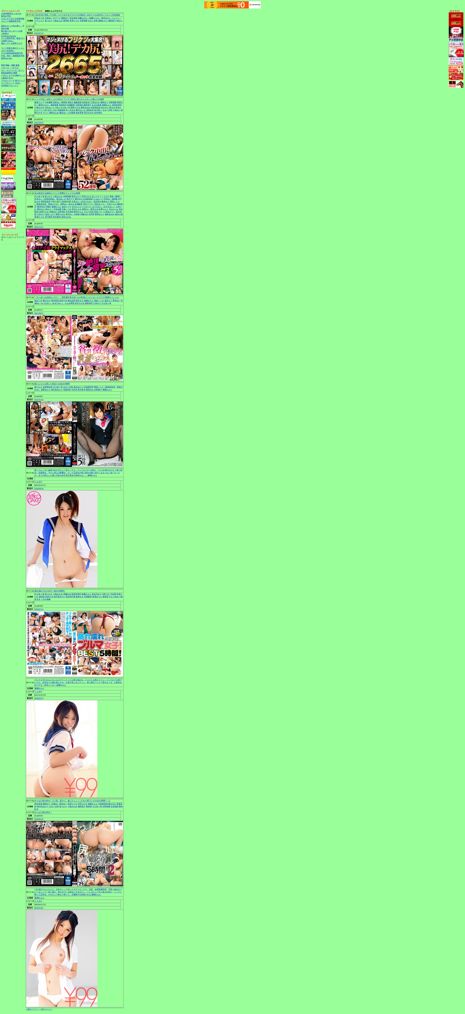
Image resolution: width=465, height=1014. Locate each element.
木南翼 (77, 214)
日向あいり (49, 108)
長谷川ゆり (96, 594)
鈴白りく (49, 209)
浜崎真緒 (61, 110)
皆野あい (57, 102)
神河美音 (55, 301)
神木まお (80, 301)
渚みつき (38, 301)
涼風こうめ (66, 209)
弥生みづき (39, 18)
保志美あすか (59, 597)
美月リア (70, 199)
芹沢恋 (74, 390)
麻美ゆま (105, 202)
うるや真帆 (46, 599)
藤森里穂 (78, 102)
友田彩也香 (66, 202)
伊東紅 (48, 207)
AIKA (57, 108)
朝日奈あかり (57, 390)
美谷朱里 (73, 18)
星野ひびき (75, 108)
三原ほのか (95, 102)
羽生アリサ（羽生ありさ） (94, 204)
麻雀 (17, 65)
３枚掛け (5, 34)
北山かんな (113, 209)
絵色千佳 (63, 301)
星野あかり (99, 214)
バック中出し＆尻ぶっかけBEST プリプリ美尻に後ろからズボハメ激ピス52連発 (69, 99)
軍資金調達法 (7, 73)
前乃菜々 (98, 110)
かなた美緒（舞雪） (112, 196)
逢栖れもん (103, 21)
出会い (18, 83)
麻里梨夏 (54, 105)
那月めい (69, 214)
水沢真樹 (69, 212)
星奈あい (63, 804)
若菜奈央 (86, 102)
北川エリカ (77, 207)
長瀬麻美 (71, 105)
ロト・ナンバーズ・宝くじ (12, 70)
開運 (15, 73)
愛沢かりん (79, 212)
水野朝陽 (83, 21)
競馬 (3, 65)
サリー (46, 113)
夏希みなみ (54, 113)
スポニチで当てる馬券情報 (12, 19)
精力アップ (20, 80)
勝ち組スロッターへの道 (11, 31)
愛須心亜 (119, 214)
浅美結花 (90, 110)
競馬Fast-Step (6, 58)
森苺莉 (42, 597)
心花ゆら (116, 110)
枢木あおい (106, 18)
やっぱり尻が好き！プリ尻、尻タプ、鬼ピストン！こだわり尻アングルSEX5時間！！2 (72, 801)
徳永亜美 (57, 217)
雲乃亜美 (49, 217)
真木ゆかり (78, 387)
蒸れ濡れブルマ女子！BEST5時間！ (50, 591)
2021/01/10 (39, 400)
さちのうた (87, 207)
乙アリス (57, 18)
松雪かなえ (103, 209)
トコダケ (38, 482)
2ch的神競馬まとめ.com (11, 13)
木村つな (106, 594)
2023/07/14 (39, 33)
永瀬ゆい (55, 804)
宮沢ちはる (80, 303)
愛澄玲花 (41, 207)
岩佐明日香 (70, 597)
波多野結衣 (96, 108)
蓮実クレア (39, 102)
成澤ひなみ (44, 212)
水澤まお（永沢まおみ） (82, 202)
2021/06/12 (39, 313)
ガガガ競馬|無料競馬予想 (12, 53)
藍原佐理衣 (117, 105)
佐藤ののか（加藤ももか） (89, 18)
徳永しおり (50, 214)
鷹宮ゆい (63, 113)
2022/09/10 (39, 123)
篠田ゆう (65, 18)
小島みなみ (58, 21)
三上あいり (98, 199)
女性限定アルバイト (10, 86)
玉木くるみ (52, 110)
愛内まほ (79, 199)
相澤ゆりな (97, 597)
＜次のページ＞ (46, 1009)
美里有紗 (63, 105)
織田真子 (112, 21)
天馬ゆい (49, 18)
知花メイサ (66, 207)
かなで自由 (89, 212)
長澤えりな (74, 21)
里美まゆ (94, 209)
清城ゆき (53, 212)
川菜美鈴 (79, 105)
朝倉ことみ (99, 301)
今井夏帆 (49, 102)
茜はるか (47, 301)
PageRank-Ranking (8, 36)
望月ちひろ (76, 196)
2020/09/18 (39, 488)
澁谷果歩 (97, 202)
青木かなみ (77, 209)
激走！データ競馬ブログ (11, 43)
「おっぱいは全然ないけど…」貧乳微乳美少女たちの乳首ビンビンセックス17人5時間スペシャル (77, 297)
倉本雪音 (80, 113)
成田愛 (114, 199)
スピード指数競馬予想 (10, 21)
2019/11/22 (39, 908)
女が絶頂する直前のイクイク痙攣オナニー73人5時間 (57, 193)
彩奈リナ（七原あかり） (105, 212)
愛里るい (86, 209)
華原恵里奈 (46, 202)
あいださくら (97, 196)
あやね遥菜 (96, 105)
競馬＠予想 (6, 16)
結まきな (105, 108)
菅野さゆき (60, 214)
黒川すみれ (89, 113)
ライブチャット (8, 83)
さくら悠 (43, 110)
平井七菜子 (56, 202)
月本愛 (113, 594)
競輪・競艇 (10, 65)
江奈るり (41, 214)
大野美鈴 (61, 212)
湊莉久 (70, 102)
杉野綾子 (98, 390)
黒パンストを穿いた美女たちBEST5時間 (52, 384)
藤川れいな (80, 110)
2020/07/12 (39, 609)
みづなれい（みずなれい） (104, 207)
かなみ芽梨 (69, 303)
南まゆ (112, 108)
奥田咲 (66, 21)
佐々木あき (70, 110)
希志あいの (61, 199)
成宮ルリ (108, 301)
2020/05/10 (39, 819)
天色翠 (91, 214)
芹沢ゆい (107, 199)
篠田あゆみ (85, 108)
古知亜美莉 (88, 199)
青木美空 (81, 390)
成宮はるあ (66, 217)
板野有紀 (89, 303)
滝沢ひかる (86, 196)
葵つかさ (49, 21)
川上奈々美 (65, 108)
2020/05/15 (39, 698)
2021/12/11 (39, 227)
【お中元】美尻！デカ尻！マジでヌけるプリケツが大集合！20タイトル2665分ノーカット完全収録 (77, 15)
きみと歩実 (93, 21)
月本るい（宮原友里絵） (45, 199)
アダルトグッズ (8, 80)
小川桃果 (71, 113)
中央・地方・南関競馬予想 (12, 56)
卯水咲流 (98, 113)
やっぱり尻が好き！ (43, 812)
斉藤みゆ (84, 214)
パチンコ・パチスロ (10, 68)
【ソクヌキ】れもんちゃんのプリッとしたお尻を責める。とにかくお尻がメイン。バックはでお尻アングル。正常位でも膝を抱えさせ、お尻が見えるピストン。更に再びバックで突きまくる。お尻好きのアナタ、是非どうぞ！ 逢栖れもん (78, 682)
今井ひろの (111, 204)
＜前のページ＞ (32, 1009)
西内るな (41, 209)
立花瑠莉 (114, 806)
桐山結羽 (71, 301)
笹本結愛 (57, 209)
